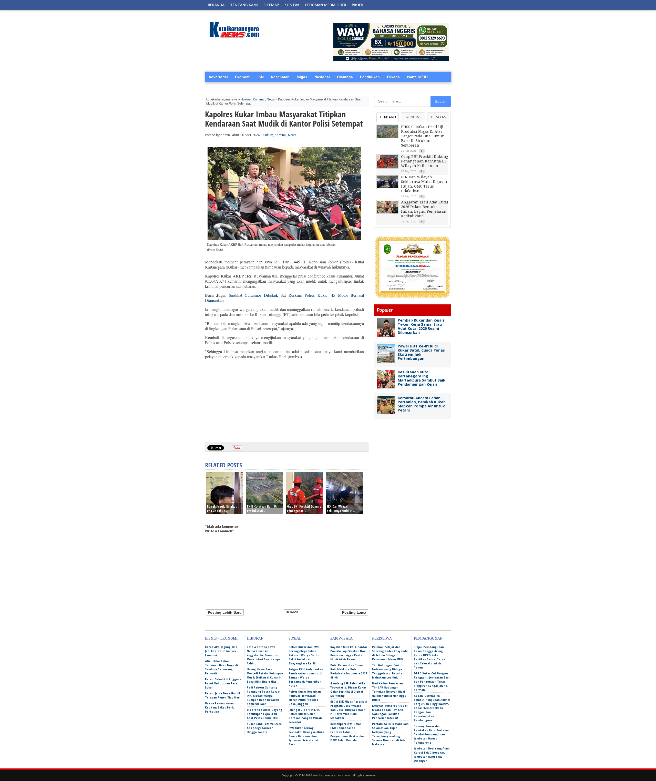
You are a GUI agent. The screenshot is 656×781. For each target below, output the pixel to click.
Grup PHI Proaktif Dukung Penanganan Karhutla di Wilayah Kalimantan (424, 161)
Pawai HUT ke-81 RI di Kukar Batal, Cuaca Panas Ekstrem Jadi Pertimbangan (421, 352)
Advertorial (218, 77)
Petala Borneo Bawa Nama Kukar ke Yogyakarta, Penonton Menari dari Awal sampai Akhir (264, 655)
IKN (261, 77)
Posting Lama (354, 612)
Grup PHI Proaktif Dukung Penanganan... (304, 508)
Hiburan (255, 638)
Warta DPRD (417, 77)
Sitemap (271, 4)
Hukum (246, 99)
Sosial (295, 638)
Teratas (438, 117)
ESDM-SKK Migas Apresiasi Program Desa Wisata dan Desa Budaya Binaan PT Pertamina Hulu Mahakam (348, 710)
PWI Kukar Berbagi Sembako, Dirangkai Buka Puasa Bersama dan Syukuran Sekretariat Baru (306, 736)
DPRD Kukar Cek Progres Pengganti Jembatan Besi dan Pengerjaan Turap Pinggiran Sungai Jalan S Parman (431, 682)
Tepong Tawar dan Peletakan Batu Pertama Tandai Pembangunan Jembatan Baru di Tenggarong (431, 734)
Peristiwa (382, 638)
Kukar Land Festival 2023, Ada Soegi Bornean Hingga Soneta (264, 728)
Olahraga (345, 77)
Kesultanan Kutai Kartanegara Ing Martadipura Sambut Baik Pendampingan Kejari (421, 378)
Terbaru (387, 117)
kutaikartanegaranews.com (331, 775)
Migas (302, 77)
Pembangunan (428, 638)
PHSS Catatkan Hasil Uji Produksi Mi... (262, 508)
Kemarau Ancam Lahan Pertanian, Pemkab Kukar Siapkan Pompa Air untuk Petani (421, 404)
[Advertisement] (284, 399)
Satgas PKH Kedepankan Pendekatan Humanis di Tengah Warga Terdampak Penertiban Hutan (306, 677)
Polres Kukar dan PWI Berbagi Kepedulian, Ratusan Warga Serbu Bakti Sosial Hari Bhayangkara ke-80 (304, 655)
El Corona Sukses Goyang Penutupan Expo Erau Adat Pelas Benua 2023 (264, 714)
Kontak (292, 4)
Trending (413, 117)
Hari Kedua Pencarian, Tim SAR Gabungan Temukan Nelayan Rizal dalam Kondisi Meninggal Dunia (389, 692)
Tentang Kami (244, 4)
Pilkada (393, 77)
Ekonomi (242, 77)
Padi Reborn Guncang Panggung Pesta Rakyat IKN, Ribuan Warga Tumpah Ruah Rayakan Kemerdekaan (264, 696)
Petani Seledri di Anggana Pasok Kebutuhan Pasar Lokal (223, 683)
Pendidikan (370, 77)
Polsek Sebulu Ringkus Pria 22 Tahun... (222, 508)
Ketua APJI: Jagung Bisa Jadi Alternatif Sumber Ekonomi (221, 651)
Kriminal (258, 99)
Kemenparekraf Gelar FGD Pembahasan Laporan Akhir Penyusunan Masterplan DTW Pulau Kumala (347, 732)
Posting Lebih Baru (225, 612)
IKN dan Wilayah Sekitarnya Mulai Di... (341, 508)
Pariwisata (341, 638)
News (271, 99)
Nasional (322, 77)
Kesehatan (280, 77)
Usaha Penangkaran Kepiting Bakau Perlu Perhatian (219, 707)
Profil (358, 4)
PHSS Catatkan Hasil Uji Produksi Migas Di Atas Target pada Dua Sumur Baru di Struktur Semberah (422, 136)
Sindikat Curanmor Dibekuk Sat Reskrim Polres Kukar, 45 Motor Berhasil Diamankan (284, 297)
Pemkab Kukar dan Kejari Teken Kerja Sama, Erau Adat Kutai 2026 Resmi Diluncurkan (421, 326)
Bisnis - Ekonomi (221, 638)
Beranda (216, 4)
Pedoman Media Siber (325, 4)
